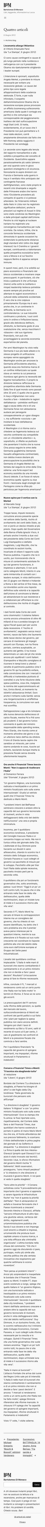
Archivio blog (11, 40)
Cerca (36, 1485)
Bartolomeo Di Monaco (13, 10)
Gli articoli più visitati (22, 1517)
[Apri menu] (5, 17)
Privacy (23, 1522)
